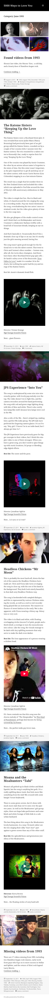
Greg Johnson (30, 82)
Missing (34, 981)
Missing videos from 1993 (23, 951)
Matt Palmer (13, 987)
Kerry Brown (36, 910)
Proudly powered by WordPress (14, 997)
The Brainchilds (31, 989)
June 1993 (25, 346)
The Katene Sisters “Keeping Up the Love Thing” (20, 128)
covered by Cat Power (12, 722)
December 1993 (36, 80)
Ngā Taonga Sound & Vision (15, 333)
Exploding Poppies (33, 983)
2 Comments (28, 348)
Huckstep (12, 985)
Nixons (8, 84)
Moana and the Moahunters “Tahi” (18, 779)
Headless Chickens (38, 736)
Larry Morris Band (21, 985)
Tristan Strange (25, 84)
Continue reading (12, 72)
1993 (20, 80)
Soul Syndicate (13, 989)
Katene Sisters (36, 346)
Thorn (39, 989)
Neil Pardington (32, 987)
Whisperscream (9, 991)
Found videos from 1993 (22, 58)
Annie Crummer (15, 983)
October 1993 (12, 82)
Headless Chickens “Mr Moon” (21, 570)
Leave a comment (11, 86)
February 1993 (19, 981)
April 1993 (29, 979)
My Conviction (22, 987)
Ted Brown (22, 989)
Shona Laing (15, 84)
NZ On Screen (16, 530)
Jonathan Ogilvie (37, 528)
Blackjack (23, 82)
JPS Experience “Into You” (23, 387)
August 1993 (27, 80)
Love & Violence (33, 985)
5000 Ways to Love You (18, 5)
